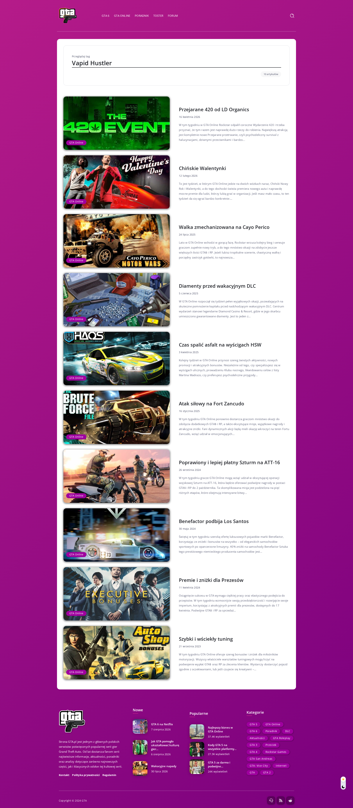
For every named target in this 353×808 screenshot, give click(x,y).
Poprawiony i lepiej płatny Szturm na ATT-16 (229, 462)
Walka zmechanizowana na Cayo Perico (224, 227)
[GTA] (68, 15)
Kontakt (64, 775)
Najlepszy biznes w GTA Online (220, 729)
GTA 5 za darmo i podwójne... (219, 764)
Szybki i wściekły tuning (206, 639)
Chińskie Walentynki (202, 168)
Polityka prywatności (86, 775)
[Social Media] (271, 800)
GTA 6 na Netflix (162, 724)
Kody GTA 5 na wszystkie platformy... (222, 747)
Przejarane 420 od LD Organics (214, 109)
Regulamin (109, 775)
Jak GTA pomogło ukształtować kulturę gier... (165, 745)
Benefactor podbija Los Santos (214, 521)
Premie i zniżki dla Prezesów (211, 580)
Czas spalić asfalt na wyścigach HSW (220, 344)
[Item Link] (116, 123)
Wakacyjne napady (163, 766)
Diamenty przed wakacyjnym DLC (217, 286)
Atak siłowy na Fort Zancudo (211, 403)
